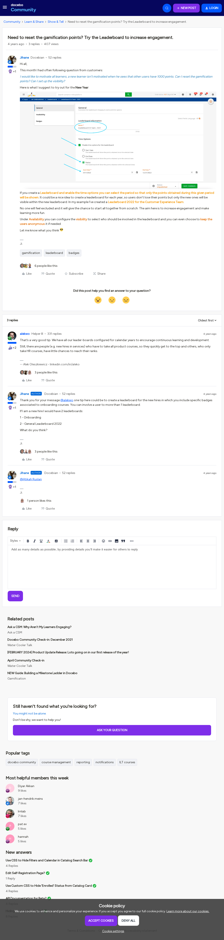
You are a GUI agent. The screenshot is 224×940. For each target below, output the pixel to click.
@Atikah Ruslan (31, 479)
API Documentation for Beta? (26, 898)
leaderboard (54, 253)
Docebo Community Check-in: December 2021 (40, 640)
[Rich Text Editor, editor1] (112, 567)
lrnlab (22, 811)
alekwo (25, 334)
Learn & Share (34, 22)
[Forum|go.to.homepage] (23, 8)
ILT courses (127, 762)
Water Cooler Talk (19, 645)
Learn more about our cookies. (187, 911)
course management (56, 762)
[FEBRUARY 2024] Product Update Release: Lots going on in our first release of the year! (68, 652)
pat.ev (22, 824)
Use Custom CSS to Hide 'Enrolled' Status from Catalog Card (49, 886)
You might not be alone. (29, 713)
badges (74, 253)
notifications (105, 762)
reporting (83, 762)
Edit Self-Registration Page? (25, 873)
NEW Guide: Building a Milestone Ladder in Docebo (42, 673)
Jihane (24, 57)
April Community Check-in (25, 660)
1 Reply (10, 878)
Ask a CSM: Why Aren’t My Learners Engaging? (39, 627)
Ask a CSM (14, 632)
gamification (31, 253)
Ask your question (112, 730)
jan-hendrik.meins (30, 799)
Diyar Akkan (26, 786)
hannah (23, 837)
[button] (4, 9)
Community (12, 22)
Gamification (16, 678)
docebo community (22, 762)
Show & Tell (56, 22)
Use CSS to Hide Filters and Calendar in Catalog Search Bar (47, 860)
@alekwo (66, 400)
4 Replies (12, 866)
